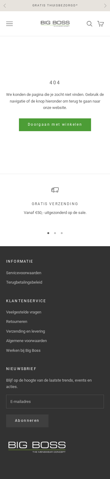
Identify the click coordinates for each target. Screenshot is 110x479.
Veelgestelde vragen (23, 312)
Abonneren (27, 420)
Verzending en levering (25, 331)
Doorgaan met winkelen (55, 124)
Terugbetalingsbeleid (24, 282)
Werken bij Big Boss (23, 350)
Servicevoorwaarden (23, 273)
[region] (55, 204)
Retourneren (16, 321)
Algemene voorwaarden (26, 340)
